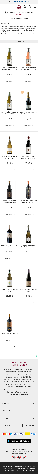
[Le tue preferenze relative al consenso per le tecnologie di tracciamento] (36, 355)
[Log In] (30, 7)
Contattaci (18, 370)
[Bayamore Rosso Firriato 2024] (9, 233)
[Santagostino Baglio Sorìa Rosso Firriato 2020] (28, 189)
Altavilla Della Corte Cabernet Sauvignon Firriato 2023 (9, 202)
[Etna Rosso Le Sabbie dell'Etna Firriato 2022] (28, 145)
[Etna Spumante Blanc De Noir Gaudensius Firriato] (28, 100)
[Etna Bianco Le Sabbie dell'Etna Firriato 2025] (9, 56)
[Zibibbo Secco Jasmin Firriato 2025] (9, 145)
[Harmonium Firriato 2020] (9, 322)
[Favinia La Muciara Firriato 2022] (9, 278)
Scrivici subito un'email (23, 387)
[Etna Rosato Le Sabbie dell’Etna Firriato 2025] (28, 56)
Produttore (19, 18)
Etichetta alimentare (9, 81)
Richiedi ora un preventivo (19, 394)
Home (11, 18)
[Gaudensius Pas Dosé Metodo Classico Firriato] (28, 233)
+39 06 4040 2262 (26, 377)
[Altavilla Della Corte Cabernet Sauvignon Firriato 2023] (9, 189)
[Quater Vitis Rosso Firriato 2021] (28, 278)
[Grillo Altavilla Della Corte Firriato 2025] (9, 100)
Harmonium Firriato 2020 (9, 333)
